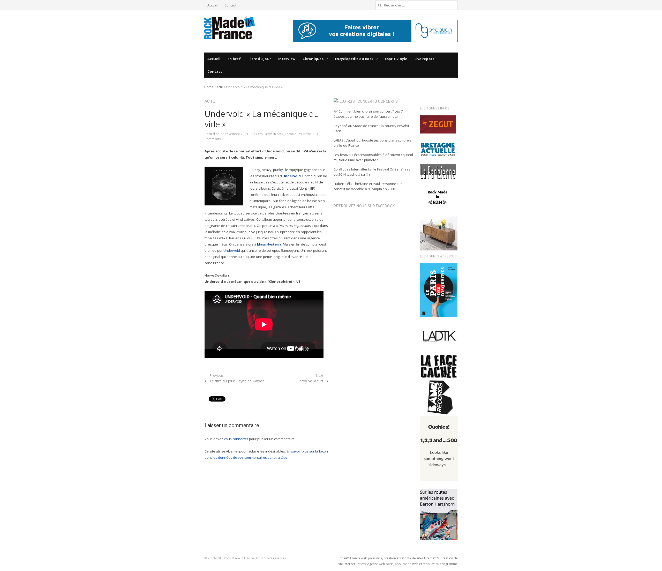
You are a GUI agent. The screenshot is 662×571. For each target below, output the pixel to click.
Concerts (388, 101)
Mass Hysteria (269, 244)
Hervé (268, 134)
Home (209, 87)
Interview (286, 58)
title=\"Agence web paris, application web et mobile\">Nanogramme (408, 564)
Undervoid (291, 176)
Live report (424, 58)
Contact (230, 5)
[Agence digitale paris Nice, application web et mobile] (375, 31)
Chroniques (313, 58)
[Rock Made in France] (229, 28)
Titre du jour (259, 58)
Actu (219, 87)
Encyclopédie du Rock (354, 58)
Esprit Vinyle (396, 58)
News (307, 134)
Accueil (212, 5)
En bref (234, 58)
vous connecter (236, 438)
